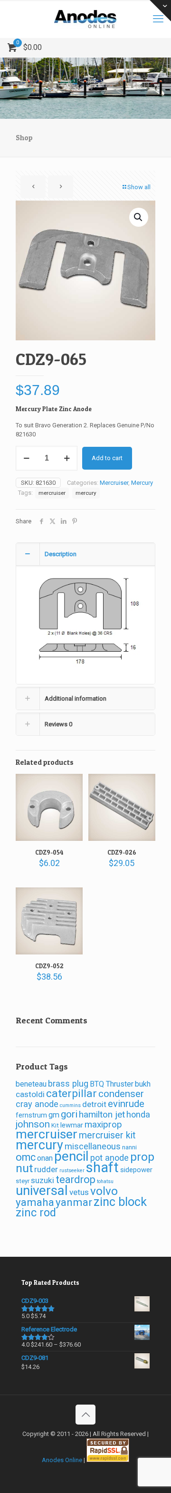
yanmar (74, 1202)
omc (26, 1157)
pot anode (109, 1158)
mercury (86, 493)
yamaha (35, 1202)
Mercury (142, 482)
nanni (129, 1147)
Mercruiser (114, 482)
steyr (22, 1181)
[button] (138, 217)
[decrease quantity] (26, 458)
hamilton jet (102, 1114)
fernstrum (31, 1115)
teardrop (75, 1179)
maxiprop (103, 1124)
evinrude (126, 1103)
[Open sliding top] (160, 10)
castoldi (30, 1094)
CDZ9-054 (49, 852)
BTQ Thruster (111, 1083)
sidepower (136, 1170)
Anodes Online (62, 1460)
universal (42, 1190)
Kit (55, 1125)
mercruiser (52, 493)
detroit (94, 1104)
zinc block (120, 1202)
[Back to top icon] (85, 1415)
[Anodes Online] (85, 19)
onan (45, 1158)
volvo (104, 1191)
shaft (102, 1167)
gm (53, 1114)
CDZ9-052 (49, 966)
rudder (46, 1169)
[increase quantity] (66, 458)
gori (69, 1114)
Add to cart (107, 458)
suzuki (42, 1180)
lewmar (71, 1125)
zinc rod (36, 1212)
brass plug (68, 1083)
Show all (139, 187)
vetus (79, 1192)
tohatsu (105, 1181)
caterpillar (71, 1093)
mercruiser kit (107, 1135)
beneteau (31, 1083)
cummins (70, 1105)
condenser (121, 1093)
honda (138, 1114)
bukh (143, 1083)
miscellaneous (93, 1146)
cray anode (37, 1104)
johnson (33, 1124)
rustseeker (72, 1170)
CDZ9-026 (121, 852)
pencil (71, 1156)
